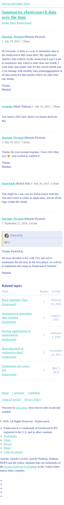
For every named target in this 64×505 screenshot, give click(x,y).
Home (5, 392)
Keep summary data (15, 300)
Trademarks (10, 436)
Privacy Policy (33, 399)
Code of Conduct (13, 451)
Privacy (8, 444)
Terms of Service (11, 399)
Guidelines (34, 392)
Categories (18, 392)
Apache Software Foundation (20, 466)
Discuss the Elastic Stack (16, 3)
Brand (7, 447)
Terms (7, 440)
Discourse (21, 407)
